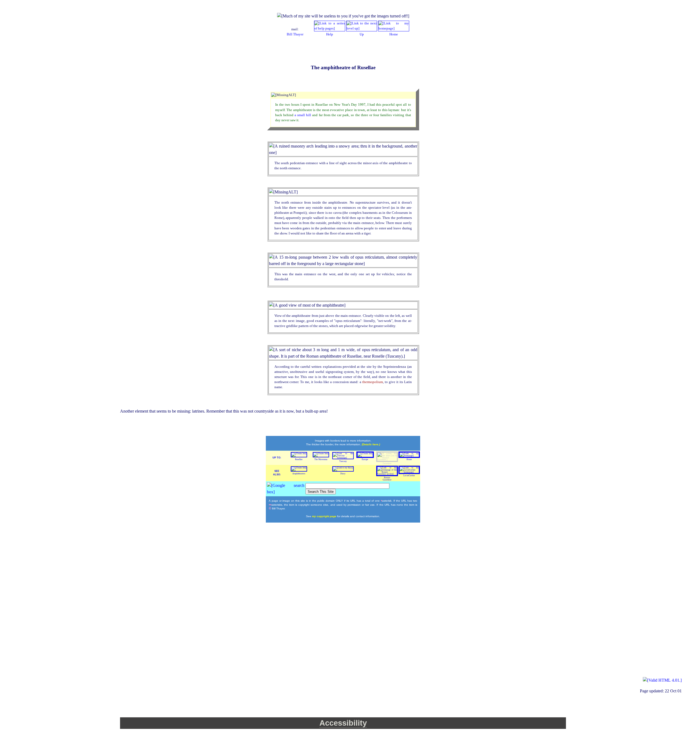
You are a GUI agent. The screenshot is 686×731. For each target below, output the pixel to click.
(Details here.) (371, 444)
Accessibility (343, 723)
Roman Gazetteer (387, 478)
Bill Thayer (295, 34)
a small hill (303, 115)
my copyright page (324, 516)
